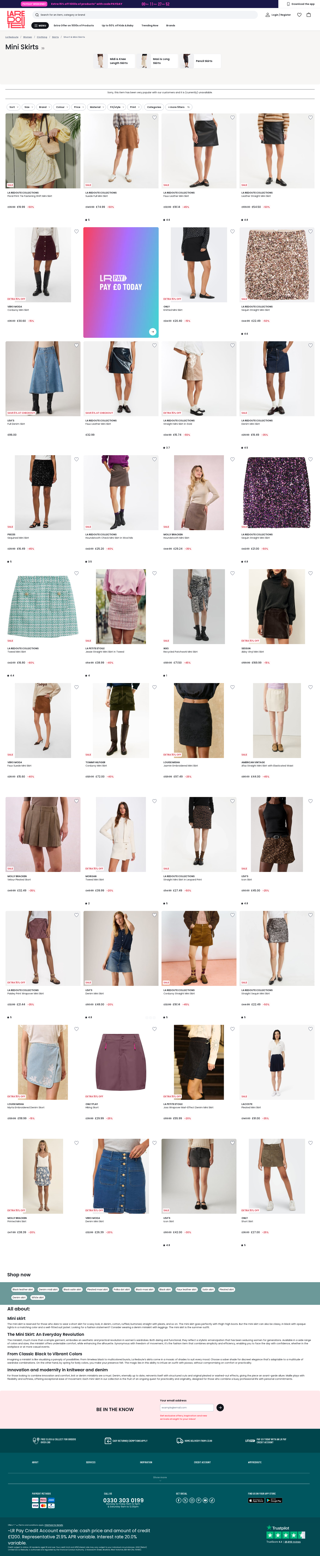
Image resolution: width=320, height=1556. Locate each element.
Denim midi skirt (48, 1289)
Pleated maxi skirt (97, 1289)
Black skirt (165, 1289)
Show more (160, 1477)
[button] (309, 15)
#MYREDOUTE (255, 1462)
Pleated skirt (227, 1289)
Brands (170, 25)
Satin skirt (208, 1289)
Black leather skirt (23, 1289)
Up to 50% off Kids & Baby (118, 25)
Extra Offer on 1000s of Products (74, 25)
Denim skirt (19, 1297)
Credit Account (202, 1462)
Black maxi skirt (145, 1289)
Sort (12, 107)
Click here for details (53, 1525)
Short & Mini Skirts (74, 37)
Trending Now (150, 25)
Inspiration (146, 1462)
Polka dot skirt (122, 1289)
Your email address (173, 1400)
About (35, 1462)
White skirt (38, 1297)
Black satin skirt (72, 1289)
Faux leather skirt (186, 1289)
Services (90, 1462)
